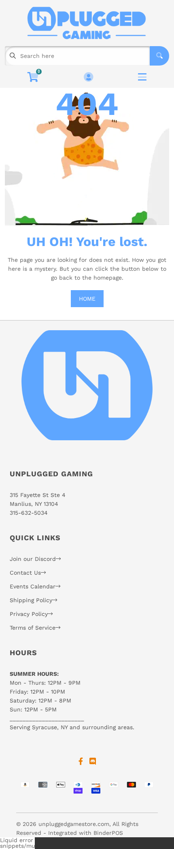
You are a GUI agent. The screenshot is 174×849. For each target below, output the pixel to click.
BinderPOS (108, 833)
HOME (87, 298)
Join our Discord (33, 559)
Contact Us (25, 572)
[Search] (159, 56)
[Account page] (88, 77)
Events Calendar (32, 586)
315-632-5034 (29, 512)
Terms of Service (32, 627)
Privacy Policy (29, 614)
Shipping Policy (31, 600)
